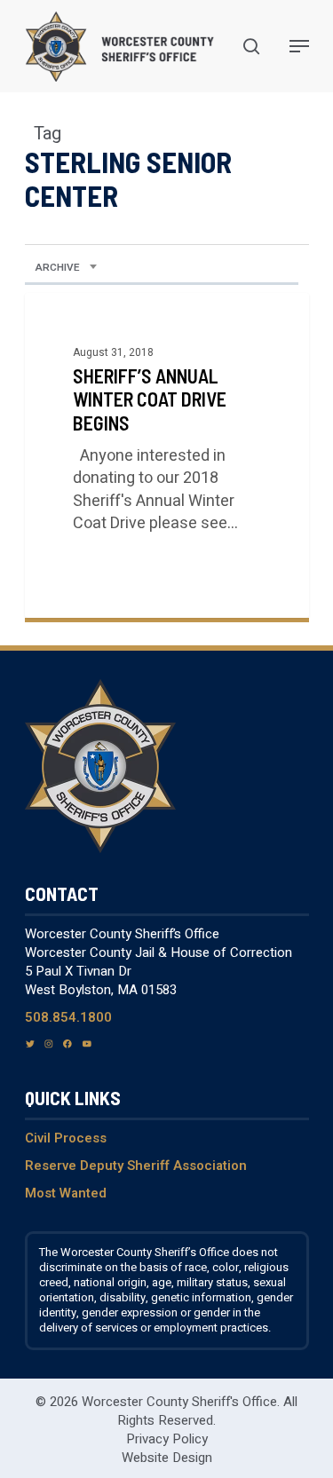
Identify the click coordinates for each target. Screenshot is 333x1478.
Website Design (167, 1457)
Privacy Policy (167, 1439)
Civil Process (66, 1138)
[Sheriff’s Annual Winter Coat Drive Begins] (167, 455)
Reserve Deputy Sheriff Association (136, 1165)
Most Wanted (66, 1193)
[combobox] (66, 268)
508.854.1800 (68, 1017)
